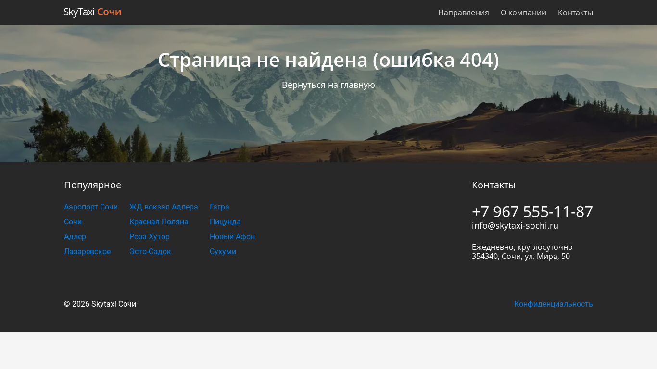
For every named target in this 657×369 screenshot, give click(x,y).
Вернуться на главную (328, 84)
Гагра (219, 206)
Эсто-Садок (150, 251)
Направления (463, 12)
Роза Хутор (149, 236)
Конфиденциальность (553, 303)
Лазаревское (87, 251)
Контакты (575, 12)
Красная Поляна (159, 221)
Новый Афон (232, 236)
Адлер (75, 236)
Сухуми (223, 251)
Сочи (73, 221)
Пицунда (225, 221)
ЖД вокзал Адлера (163, 206)
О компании (523, 12)
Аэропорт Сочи (91, 206)
